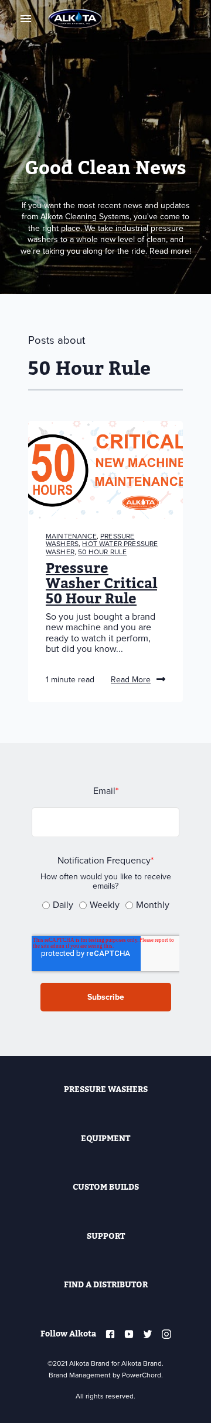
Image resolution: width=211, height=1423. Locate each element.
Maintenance (71, 536)
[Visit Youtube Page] (129, 1334)
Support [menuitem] (106, 1236)
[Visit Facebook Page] (110, 1334)
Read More (131, 680)
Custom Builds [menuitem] (106, 1187)
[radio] (57, 907)
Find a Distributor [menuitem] (106, 1284)
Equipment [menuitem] (105, 1138)
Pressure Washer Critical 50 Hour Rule (101, 584)
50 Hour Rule (102, 552)
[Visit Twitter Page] (147, 1334)
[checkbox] (105, 905)
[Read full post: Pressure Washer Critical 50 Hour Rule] (105, 469)
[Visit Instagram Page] (166, 1334)
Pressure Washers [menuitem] (106, 1089)
